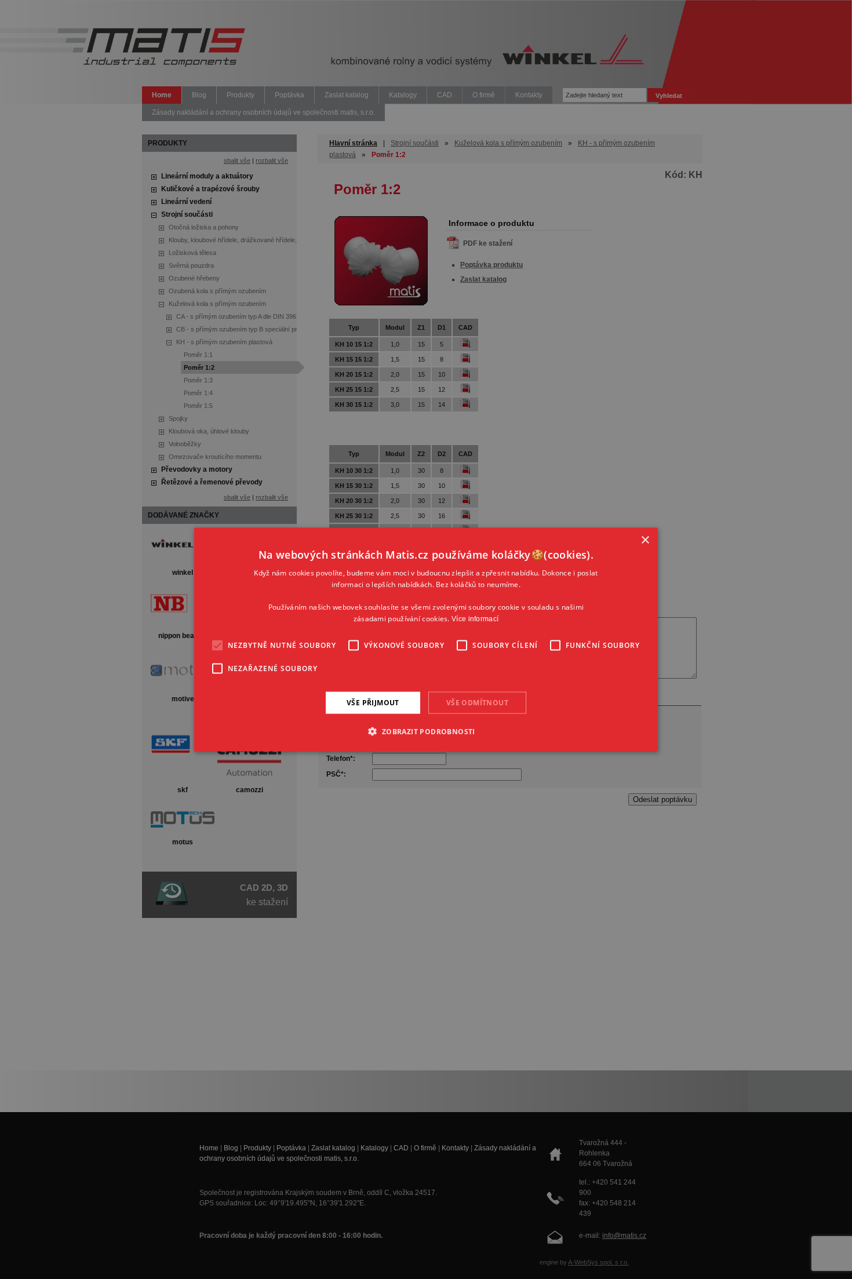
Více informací (475, 619)
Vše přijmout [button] (373, 702)
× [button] (644, 539)
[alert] (426, 639)
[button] (426, 731)
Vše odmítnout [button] (477, 702)
